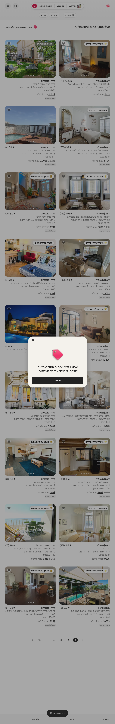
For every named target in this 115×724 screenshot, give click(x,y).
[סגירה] (33, 340)
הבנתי (57, 380)
